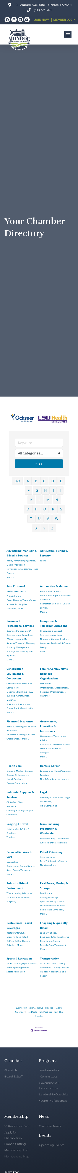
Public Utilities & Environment (17, 885)
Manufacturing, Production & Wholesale (50, 828)
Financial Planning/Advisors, (20, 734)
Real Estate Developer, (52, 909)
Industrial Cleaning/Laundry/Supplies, (20, 808)
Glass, (21, 802)
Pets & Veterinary (51, 852)
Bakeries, (11, 945)
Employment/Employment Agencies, (19, 653)
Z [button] (52, 528)
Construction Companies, (19, 683)
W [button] (56, 518)
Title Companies (48, 805)
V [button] (48, 518)
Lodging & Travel (17, 824)
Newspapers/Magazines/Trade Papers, (22, 570)
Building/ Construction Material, (17, 697)
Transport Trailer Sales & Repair (53, 973)
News (44, 1116)
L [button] (39, 499)
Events (45, 1135)
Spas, (9, 870)
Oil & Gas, (11, 802)
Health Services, (14, 779)
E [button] (61, 481)
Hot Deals (32, 1011)
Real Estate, (46, 893)
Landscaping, (46, 770)
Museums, (11, 608)
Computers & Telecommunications (53, 623)
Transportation (49, 958)
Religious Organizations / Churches (53, 693)
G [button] (37, 490)
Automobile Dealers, (50, 591)
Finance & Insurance (19, 721)
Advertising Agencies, (25, 560)
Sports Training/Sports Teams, (21, 963)
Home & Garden (50, 766)
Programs (48, 1060)
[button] (68, 34)
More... (10, 577)
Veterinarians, (47, 856)
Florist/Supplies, (62, 770)
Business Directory (25, 1007)
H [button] (45, 490)
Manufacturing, (47, 838)
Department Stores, (50, 940)
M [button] (47, 499)
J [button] (60, 490)
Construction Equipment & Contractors (15, 673)
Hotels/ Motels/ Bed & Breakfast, (17, 831)
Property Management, (18, 647)
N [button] (56, 499)
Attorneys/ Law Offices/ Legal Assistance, (55, 799)
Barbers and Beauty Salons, (20, 865)
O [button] (27, 509)
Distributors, (63, 838)
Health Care (14, 766)
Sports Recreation (15, 971)
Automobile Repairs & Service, (55, 595)
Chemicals (11, 814)
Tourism (10, 836)
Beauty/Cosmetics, (22, 870)
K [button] (31, 499)
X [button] (36, 528)
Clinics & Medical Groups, (19, 770)
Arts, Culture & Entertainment (16, 588)
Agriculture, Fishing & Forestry (54, 553)
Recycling (11, 901)
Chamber (13, 1060)
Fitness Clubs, (13, 783)
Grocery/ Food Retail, (17, 936)
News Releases (45, 1007)
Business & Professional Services (20, 623)
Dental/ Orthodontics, (17, 774)
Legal (43, 792)
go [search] (41, 463)
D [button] (52, 481)
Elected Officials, (61, 744)
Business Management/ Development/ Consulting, (19, 632)
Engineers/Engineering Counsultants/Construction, (20, 705)
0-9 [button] (17, 481)
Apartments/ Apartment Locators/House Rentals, (52, 903)
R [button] (53, 509)
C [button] (44, 481)
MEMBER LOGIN (64, 19)
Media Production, (15, 564)
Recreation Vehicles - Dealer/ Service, (55, 605)
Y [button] (44, 528)
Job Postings (45, 1011)
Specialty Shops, (48, 932)
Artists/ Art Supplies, (17, 604)
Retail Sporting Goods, (17, 967)
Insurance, (11, 730)
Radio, (9, 560)
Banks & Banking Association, (21, 726)
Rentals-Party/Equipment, (53, 945)
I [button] (53, 490)
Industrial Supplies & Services (20, 794)
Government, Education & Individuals (48, 726)
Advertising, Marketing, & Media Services (21, 553)
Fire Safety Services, (50, 779)
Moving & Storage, (49, 897)
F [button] (28, 490)
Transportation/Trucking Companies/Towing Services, (54, 965)
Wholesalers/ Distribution (53, 842)
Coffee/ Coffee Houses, (18, 940)
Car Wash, (45, 599)
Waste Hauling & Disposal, (20, 893)
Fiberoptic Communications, (54, 639)
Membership (16, 1116)
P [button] (36, 509)
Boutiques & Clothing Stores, (54, 936)
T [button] (31, 518)
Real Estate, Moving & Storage (54, 885)
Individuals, (46, 744)
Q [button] (44, 509)
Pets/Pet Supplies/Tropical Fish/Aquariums (54, 863)
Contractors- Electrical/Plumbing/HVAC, (19, 689)
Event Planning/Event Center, (21, 600)
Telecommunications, (51, 634)
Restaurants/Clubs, (16, 932)
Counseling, (12, 861)
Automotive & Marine (54, 586)
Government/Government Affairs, (53, 738)
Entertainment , (14, 596)
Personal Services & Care (19, 854)
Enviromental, (23, 897)
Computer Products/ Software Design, (55, 645)
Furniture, (45, 774)
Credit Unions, (13, 738)
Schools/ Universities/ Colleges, (51, 750)
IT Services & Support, (51, 630)
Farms (43, 560)
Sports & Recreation (19, 958)
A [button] (28, 481)
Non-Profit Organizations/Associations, (54, 685)
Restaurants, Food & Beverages (19, 925)
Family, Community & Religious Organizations (54, 673)
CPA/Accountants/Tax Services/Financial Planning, (20, 641)
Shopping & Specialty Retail (54, 925)
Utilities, (10, 897)
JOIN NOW (41, 19)
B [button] (36, 481)
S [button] (61, 509)
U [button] (39, 518)
